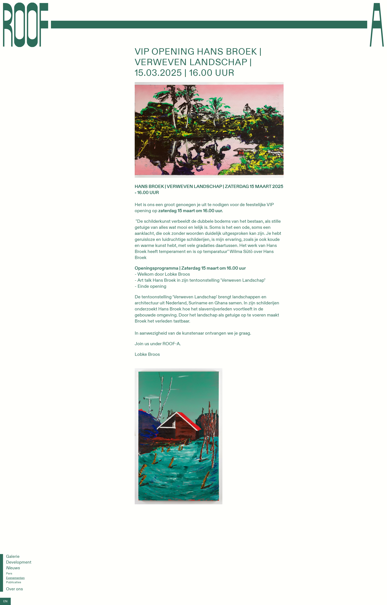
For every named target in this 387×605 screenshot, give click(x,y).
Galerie (13, 556)
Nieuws (13, 568)
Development (18, 562)
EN (5, 601)
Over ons (14, 589)
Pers (9, 573)
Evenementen (15, 578)
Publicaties (13, 582)
